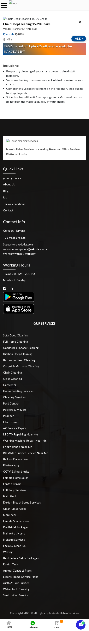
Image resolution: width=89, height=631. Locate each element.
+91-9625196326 (14, 237)
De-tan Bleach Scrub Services (22, 502)
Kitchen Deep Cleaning (17, 354)
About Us (9, 184)
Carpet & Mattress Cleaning (21, 366)
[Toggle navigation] (4, 5)
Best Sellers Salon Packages (21, 558)
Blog (6, 191)
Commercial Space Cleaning (21, 347)
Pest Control (11, 403)
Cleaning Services (14, 397)
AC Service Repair (14, 428)
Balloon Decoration (15, 459)
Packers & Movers (14, 409)
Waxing (8, 552)
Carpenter (9, 385)
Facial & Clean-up (14, 545)
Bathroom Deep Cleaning (19, 360)
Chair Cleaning (12, 372)
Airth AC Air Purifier (16, 583)
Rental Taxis (11, 564)
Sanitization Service (15, 595)
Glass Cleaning (12, 378)
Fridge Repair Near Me (17, 446)
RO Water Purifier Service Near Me (25, 453)
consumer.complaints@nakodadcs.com (25, 249)
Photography (11, 465)
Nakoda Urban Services (64, 613)
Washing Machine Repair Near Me (25, 440)
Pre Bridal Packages (16, 527)
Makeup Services (14, 539)
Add (79, 38)
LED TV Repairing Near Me (20, 434)
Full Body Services (14, 490)
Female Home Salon (16, 477)
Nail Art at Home (14, 533)
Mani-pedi (9, 515)
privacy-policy (12, 178)
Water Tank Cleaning (16, 589)
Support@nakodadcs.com (18, 244)
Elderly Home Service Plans (20, 576)
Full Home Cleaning (15, 341)
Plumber (8, 416)
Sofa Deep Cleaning (15, 335)
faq (5, 197)
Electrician (10, 422)
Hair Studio (10, 496)
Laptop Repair (12, 484)
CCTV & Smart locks (16, 471)
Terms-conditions (14, 204)
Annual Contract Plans (17, 570)
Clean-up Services (14, 508)
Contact (8, 210)
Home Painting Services (18, 391)
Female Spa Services (16, 521)
